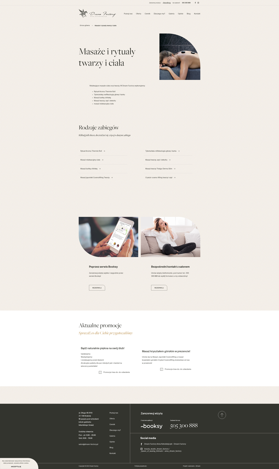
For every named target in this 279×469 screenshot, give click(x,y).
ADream (198, 466)
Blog (189, 14)
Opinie (180, 14)
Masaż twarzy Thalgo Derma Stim (158, 169)
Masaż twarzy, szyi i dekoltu (156, 160)
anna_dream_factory (173, 451)
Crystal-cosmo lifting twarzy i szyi (158, 177)
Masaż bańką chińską (88, 169)
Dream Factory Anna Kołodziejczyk (158, 444)
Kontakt (197, 14)
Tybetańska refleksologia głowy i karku (160, 151)
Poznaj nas (128, 14)
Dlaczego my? (159, 14)
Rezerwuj (97, 288)
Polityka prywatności (141, 466)
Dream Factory (180, 444)
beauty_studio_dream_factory (156, 449)
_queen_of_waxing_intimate (151, 451)
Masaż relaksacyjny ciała (90, 160)
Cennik (147, 14)
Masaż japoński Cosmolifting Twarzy (95, 177)
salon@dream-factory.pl (88, 444)
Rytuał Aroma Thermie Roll (91, 151)
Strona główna (85, 25)
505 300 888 (186, 3)
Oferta (138, 14)
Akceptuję (16, 467)
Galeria (171, 14)
